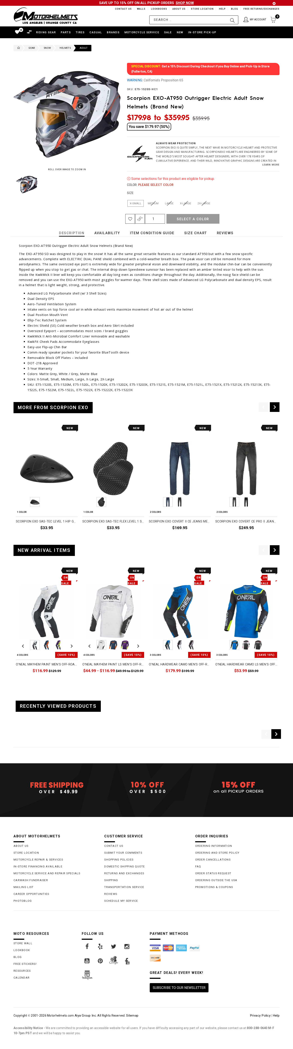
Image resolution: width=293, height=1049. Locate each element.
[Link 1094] (100, 961)
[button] (254, 20)
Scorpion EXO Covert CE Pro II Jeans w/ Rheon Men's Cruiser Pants (246, 521)
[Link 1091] (113, 946)
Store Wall (23, 943)
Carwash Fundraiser (31, 880)
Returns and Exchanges (124, 873)
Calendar (22, 977)
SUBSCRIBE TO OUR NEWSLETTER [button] (179, 988)
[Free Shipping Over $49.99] (56, 787)
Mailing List (23, 887)
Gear (32, 48)
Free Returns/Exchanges (261, 9)
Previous (12, 184)
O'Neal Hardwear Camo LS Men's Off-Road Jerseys (246, 664)
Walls (140, 9)
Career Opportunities (31, 894)
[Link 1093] (87, 961)
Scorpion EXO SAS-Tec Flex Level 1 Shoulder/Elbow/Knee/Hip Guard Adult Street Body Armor (113, 521)
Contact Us (121, 9)
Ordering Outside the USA (216, 880)
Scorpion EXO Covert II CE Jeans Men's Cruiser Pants (180, 521)
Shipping (111, 880)
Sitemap (132, 1015)
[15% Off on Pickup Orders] (237, 787)
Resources (22, 970)
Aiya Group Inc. (86, 1015)
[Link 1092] (127, 946)
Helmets (65, 48)
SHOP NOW (185, 3)
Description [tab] (72, 233)
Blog (234, 9)
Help (222, 9)
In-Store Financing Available (38, 866)
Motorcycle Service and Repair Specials (47, 873)
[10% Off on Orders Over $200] (146, 787)
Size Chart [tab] (195, 233)
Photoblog (23, 900)
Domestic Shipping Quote (124, 866)
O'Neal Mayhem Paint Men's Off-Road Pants (47, 664)
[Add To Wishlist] (130, 219)
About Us (178, 9)
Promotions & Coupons (214, 887)
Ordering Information (213, 845)
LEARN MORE (270, 164)
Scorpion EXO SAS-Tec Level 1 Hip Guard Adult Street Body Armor (47, 521)
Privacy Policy (260, 1015)
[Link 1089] (87, 946)
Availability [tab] (107, 233)
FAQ (198, 866)
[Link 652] (18, 48)
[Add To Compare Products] (140, 219)
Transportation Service (124, 887)
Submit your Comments (123, 852)
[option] (47, 483)
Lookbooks (158, 9)
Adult (84, 48)
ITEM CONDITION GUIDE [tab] (152, 233)
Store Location (201, 9)
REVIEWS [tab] (225, 233)
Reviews (110, 894)
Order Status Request (213, 873)
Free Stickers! (25, 964)
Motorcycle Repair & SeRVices (38, 859)
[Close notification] (274, 3)
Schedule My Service (121, 900)
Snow (47, 48)
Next (111, 184)
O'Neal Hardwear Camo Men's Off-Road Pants (180, 664)
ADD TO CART (68, 537)
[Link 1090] (100, 946)
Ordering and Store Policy (217, 852)
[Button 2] (232, 19)
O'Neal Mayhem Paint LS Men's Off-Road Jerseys (113, 664)
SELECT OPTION (199, 537)
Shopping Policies (118, 859)
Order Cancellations (213, 859)
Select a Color (193, 219)
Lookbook (22, 950)
